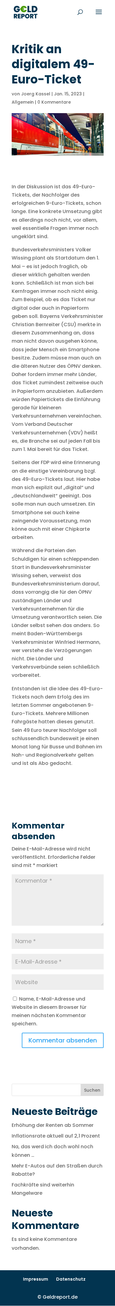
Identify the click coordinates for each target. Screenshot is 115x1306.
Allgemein (23, 102)
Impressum (35, 1279)
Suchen (92, 1090)
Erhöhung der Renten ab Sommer (53, 1125)
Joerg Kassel (35, 94)
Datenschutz (71, 1279)
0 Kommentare (54, 102)
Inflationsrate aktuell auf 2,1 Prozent (56, 1135)
